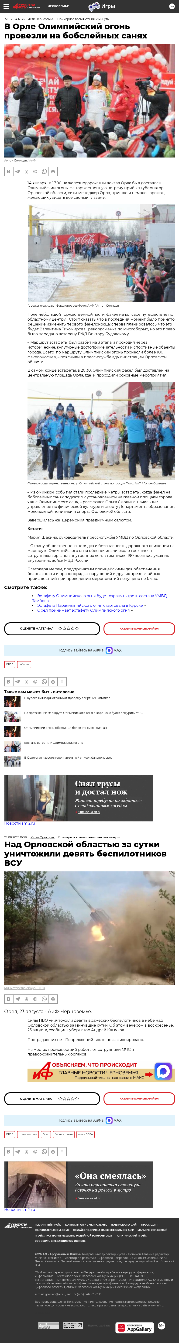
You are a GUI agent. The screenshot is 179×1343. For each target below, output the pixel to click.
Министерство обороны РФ (24, 988)
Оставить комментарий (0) (139, 628)
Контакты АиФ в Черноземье (86, 1224)
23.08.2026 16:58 (15, 837)
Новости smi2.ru (19, 823)
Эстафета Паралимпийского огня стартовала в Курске (90, 605)
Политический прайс (131, 1235)
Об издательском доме (52, 1230)
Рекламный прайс (48, 1224)
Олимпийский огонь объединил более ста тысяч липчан (65, 728)
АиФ (32, 160)
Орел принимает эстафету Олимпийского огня (83, 610)
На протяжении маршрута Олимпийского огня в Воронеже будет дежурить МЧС (83, 713)
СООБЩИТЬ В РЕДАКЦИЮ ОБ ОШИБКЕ (60, 1241)
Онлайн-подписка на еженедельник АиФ (103, 1230)
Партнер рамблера (99, 1325)
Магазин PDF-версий (152, 1230)
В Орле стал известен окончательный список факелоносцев (68, 757)
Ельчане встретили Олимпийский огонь (53, 742)
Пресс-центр (150, 1224)
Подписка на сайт (124, 1224)
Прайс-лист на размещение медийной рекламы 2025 (73, 1235)
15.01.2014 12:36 (14, 19)
